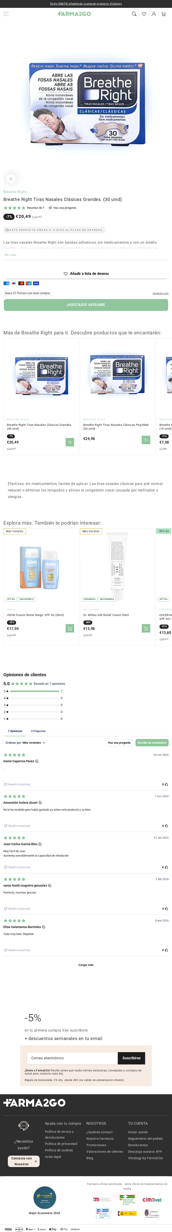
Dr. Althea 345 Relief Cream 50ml (106, 615)
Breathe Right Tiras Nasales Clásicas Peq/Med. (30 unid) (116, 427)
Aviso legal (53, 1157)
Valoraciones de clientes (104, 1151)
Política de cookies (59, 1150)
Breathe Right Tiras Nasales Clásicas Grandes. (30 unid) (39, 427)
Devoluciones (138, 1145)
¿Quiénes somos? (99, 1132)
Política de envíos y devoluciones (59, 1134)
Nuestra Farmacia (100, 1138)
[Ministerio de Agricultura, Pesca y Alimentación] (127, 1213)
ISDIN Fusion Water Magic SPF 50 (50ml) (35, 615)
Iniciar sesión (138, 1132)
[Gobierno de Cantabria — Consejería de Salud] (152, 1213)
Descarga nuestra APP (145, 1151)
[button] (134, 14)
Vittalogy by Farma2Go (145, 1158)
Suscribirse (132, 1058)
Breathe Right (14, 192)
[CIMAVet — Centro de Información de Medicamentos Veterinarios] (152, 1199)
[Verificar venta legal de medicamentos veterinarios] (102, 1213)
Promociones (96, 1145)
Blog (89, 1158)
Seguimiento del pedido (145, 1138)
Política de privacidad (61, 1144)
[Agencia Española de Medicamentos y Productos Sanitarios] (102, 1199)
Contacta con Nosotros (21, 1161)
